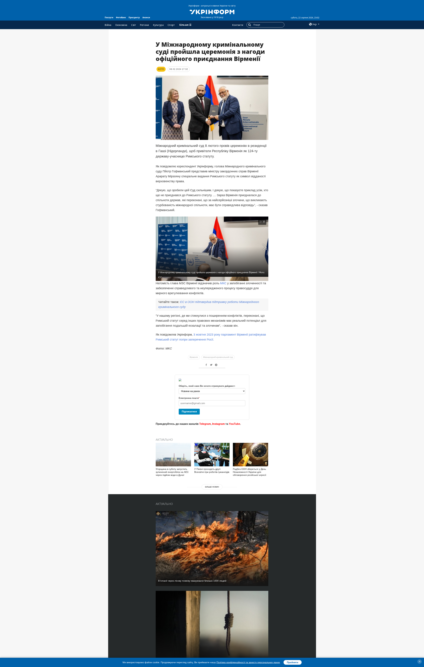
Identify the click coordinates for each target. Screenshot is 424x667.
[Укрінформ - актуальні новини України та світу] (212, 11)
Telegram (205, 423)
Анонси (146, 17)
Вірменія (194, 357)
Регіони (144, 24)
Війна (108, 24)
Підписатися (189, 411)
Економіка (121, 24)
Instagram (218, 423)
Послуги (109, 17)
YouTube (234, 423)
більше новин (212, 487)
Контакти (237, 24)
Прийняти (292, 662)
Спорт (171, 24)
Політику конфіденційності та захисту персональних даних (248, 662)
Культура (158, 24)
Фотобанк (121, 17)
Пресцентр (134, 17)
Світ (133, 24)
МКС (223, 283)
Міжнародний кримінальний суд (218, 357)
